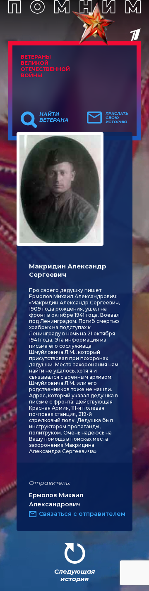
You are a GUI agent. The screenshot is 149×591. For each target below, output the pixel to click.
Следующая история (74, 575)
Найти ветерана (54, 117)
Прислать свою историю (117, 118)
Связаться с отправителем (82, 513)
